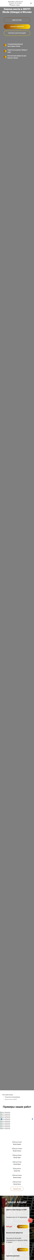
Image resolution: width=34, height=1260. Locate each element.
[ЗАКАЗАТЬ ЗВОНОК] (30, 1220)
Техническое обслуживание (12, 1097)
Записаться (22, 1226)
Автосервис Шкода (7, 1094)
